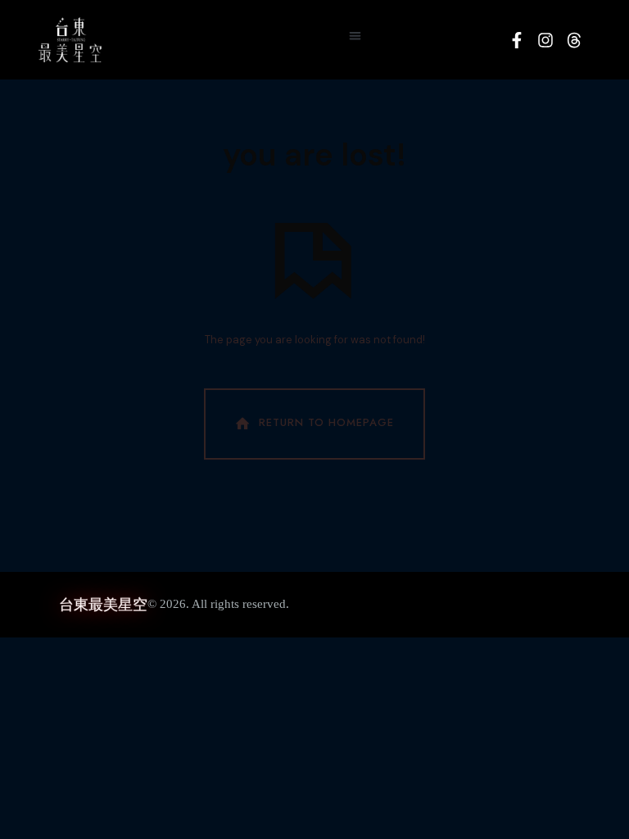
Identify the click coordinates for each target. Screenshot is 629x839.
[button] (355, 35)
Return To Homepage (326, 422)
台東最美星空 (103, 604)
